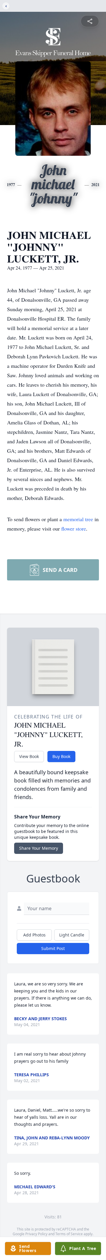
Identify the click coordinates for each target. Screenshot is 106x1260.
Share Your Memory (38, 848)
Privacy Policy (36, 1233)
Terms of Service (69, 1233)
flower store (73, 528)
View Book (29, 756)
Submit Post (53, 948)
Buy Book (61, 756)
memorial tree (78, 519)
